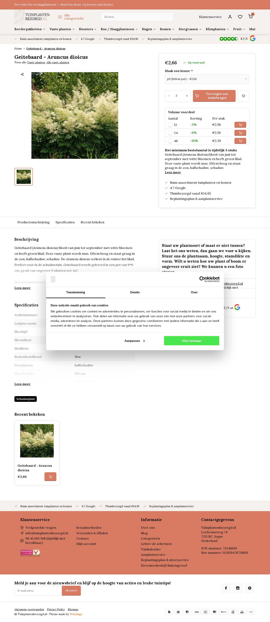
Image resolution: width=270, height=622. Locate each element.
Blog (144, 533)
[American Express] (233, 612)
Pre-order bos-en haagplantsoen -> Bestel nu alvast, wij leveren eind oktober (63, 4)
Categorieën (150, 538)
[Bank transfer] (251, 612)
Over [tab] (194, 292)
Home (18, 48)
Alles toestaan (191, 340)
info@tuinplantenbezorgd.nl (46, 533)
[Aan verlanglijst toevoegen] (53, 427)
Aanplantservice (153, 555)
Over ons (148, 527)
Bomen (165, 29)
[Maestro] (215, 612)
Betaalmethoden (88, 527)
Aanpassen (132, 340)
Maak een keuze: (179, 71)
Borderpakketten (28, 29)
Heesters (86, 29)
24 (176, 133)
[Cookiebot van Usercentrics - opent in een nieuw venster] (202, 279)
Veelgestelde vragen (40, 527)
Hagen (147, 29)
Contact (82, 538)
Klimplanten (216, 29)
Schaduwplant (25, 399)
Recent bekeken (92, 222)
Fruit (237, 29)
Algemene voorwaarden (29, 609)
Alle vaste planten (57, 62)
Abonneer (71, 590)
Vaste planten (60, 29)
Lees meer (173, 172)
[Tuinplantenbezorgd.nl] (32, 16)
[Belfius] (224, 612)
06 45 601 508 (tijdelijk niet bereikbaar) (218, 293)
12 (175, 125)
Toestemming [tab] (75, 292)
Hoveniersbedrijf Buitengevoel (164, 565)
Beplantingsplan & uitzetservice (165, 560)
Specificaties (65, 222)
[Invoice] (169, 612)
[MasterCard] (187, 612)
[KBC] (242, 612)
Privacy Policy (56, 609)
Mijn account (86, 544)
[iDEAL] (178, 612)
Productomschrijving (33, 222)
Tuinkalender (151, 549)
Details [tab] (135, 292)
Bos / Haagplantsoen (117, 29)
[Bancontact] (205, 612)
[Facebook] (226, 588)
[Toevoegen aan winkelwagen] (50, 476)
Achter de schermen (156, 544)
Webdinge (76, 614)
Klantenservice (210, 17)
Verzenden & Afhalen (92, 533)
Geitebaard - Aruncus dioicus (45, 48)
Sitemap (73, 609)
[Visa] (196, 612)
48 (176, 141)
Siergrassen (188, 29)
